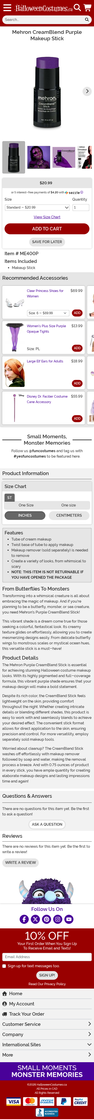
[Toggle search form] (77, 7)
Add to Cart (47, 229)
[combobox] (42, 19)
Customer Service (21, 1024)
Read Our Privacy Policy (47, 984)
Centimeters (69, 515)
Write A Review (20, 862)
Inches (25, 515)
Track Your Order (26, 1014)
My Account (21, 1004)
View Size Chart (47, 217)
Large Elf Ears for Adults (45, 361)
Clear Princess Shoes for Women (45, 293)
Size (8, 199)
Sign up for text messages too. (34, 966)
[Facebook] (24, 919)
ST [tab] (9, 498)
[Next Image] (87, 91)
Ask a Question (47, 824)
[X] (35, 919)
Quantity (79, 199)
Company (12, 1034)
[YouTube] (68, 919)
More (7, 1055)
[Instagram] (57, 919)
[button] (88, 7)
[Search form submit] (87, 19)
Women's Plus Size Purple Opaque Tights (46, 328)
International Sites (21, 1044)
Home (15, 993)
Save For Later (47, 242)
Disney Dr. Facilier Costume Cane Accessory (47, 399)
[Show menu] (7, 7)
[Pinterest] (46, 919)
